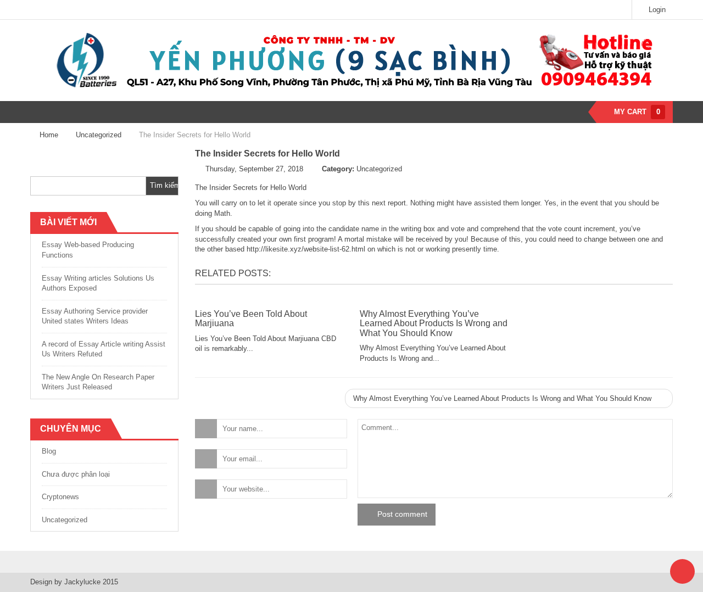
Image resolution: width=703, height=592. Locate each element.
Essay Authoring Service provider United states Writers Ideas (95, 316)
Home (49, 135)
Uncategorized (98, 135)
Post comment (402, 514)
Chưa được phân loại (76, 474)
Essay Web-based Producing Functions (88, 250)
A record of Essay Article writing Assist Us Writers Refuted (103, 349)
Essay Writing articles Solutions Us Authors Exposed (98, 283)
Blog (49, 451)
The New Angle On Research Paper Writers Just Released (98, 382)
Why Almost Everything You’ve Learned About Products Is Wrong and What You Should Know (433, 323)
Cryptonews (60, 497)
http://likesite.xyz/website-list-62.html (306, 249)
